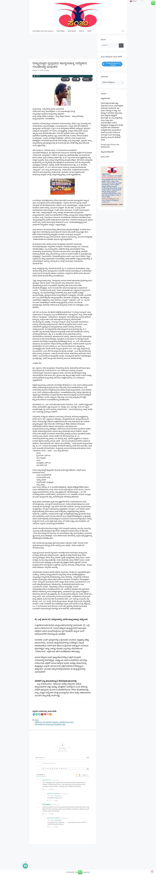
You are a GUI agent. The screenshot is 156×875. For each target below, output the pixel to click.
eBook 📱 (87, 79)
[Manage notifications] (152, 871)
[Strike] (50, 769)
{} (63, 768)
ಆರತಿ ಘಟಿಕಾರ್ (58, 820)
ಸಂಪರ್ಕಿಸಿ (81, 31)
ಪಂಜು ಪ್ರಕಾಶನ (72, 31)
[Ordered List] (52, 769)
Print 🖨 (65, 79)
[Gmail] (47, 714)
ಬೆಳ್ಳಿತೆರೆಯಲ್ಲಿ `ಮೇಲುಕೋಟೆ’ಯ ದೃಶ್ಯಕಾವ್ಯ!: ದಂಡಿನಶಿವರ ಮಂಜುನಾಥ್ (54, 722)
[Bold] (43, 769)
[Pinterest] (42, 714)
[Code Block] (59, 769)
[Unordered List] (54, 769)
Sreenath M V (58, 796)
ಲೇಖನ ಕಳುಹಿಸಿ (61, 31)
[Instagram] (45, 714)
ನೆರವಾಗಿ (89, 31)
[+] (66, 768)
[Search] (121, 45)
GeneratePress (85, 872)
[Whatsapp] (36, 714)
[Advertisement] (62, 46)
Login (87, 757)
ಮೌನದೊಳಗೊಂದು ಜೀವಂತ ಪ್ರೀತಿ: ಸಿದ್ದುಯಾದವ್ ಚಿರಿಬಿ (50, 725)
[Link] (61, 769)
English (134, 1)
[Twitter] (39, 714)
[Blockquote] (57, 769)
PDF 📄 (76, 79)
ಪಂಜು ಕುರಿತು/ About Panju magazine (42, 31)
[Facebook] (34, 714)
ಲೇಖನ (37, 720)
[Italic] (45, 769)
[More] (50, 714)
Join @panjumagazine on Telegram (112, 64)
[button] (123, 31)
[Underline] (48, 769)
